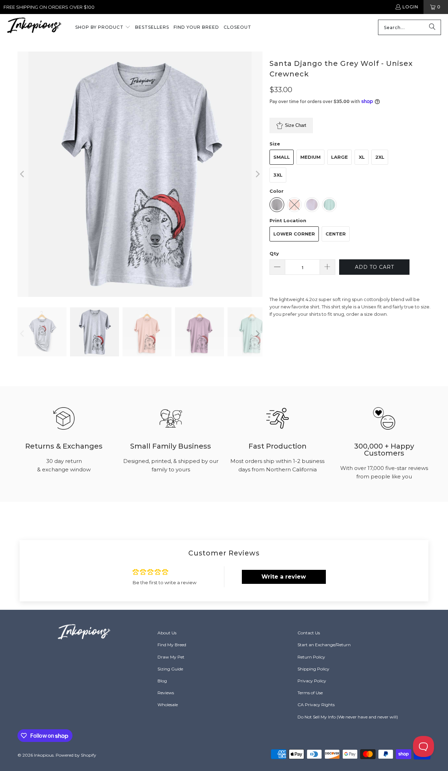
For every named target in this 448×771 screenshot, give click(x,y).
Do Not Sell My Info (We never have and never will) (348, 716)
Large (339, 157)
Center (336, 234)
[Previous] (22, 174)
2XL (379, 157)
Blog (162, 680)
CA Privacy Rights (316, 704)
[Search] (432, 27)
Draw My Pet (171, 657)
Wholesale (168, 704)
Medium (310, 157)
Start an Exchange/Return (324, 644)
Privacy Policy (312, 680)
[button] (103, 28)
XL (362, 157)
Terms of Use (310, 692)
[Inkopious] (34, 27)
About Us (167, 632)
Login (410, 6)
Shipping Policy (313, 668)
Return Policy (311, 657)
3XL (277, 175)
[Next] (257, 174)
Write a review (283, 576)
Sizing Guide (170, 668)
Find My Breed (172, 644)
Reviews (166, 692)
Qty (274, 253)
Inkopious (44, 755)
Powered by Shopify (76, 755)
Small (281, 157)
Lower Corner (294, 234)
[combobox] (409, 27)
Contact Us (309, 632)
